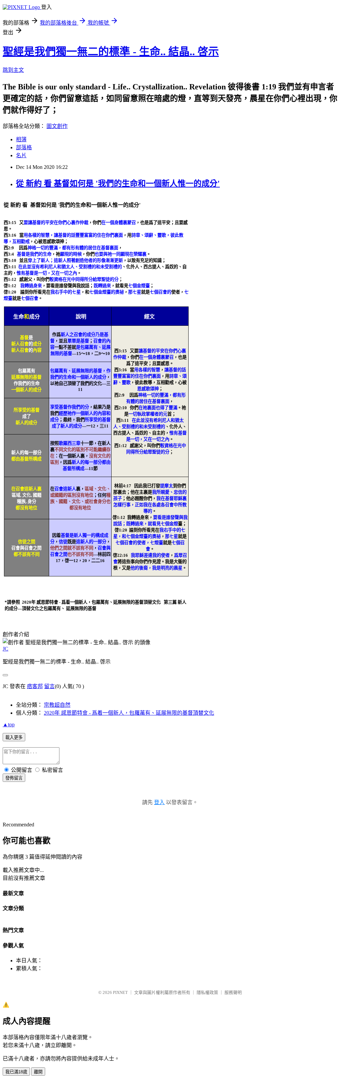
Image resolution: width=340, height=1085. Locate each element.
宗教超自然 (57, 705)
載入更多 (14, 737)
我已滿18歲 (16, 1071)
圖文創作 (57, 126)
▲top (9, 724)
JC (5, 649)
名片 (21, 155)
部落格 (24, 147)
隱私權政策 (207, 992)
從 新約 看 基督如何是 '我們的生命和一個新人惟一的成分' (118, 183)
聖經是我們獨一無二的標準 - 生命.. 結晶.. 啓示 (111, 52)
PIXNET (120, 992)
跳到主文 (13, 70)
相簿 (21, 139)
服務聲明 (233, 992)
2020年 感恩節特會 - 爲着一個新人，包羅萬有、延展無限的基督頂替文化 (129, 713)
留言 (49, 686)
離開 (38, 1071)
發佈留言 (14, 778)
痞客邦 (35, 686)
